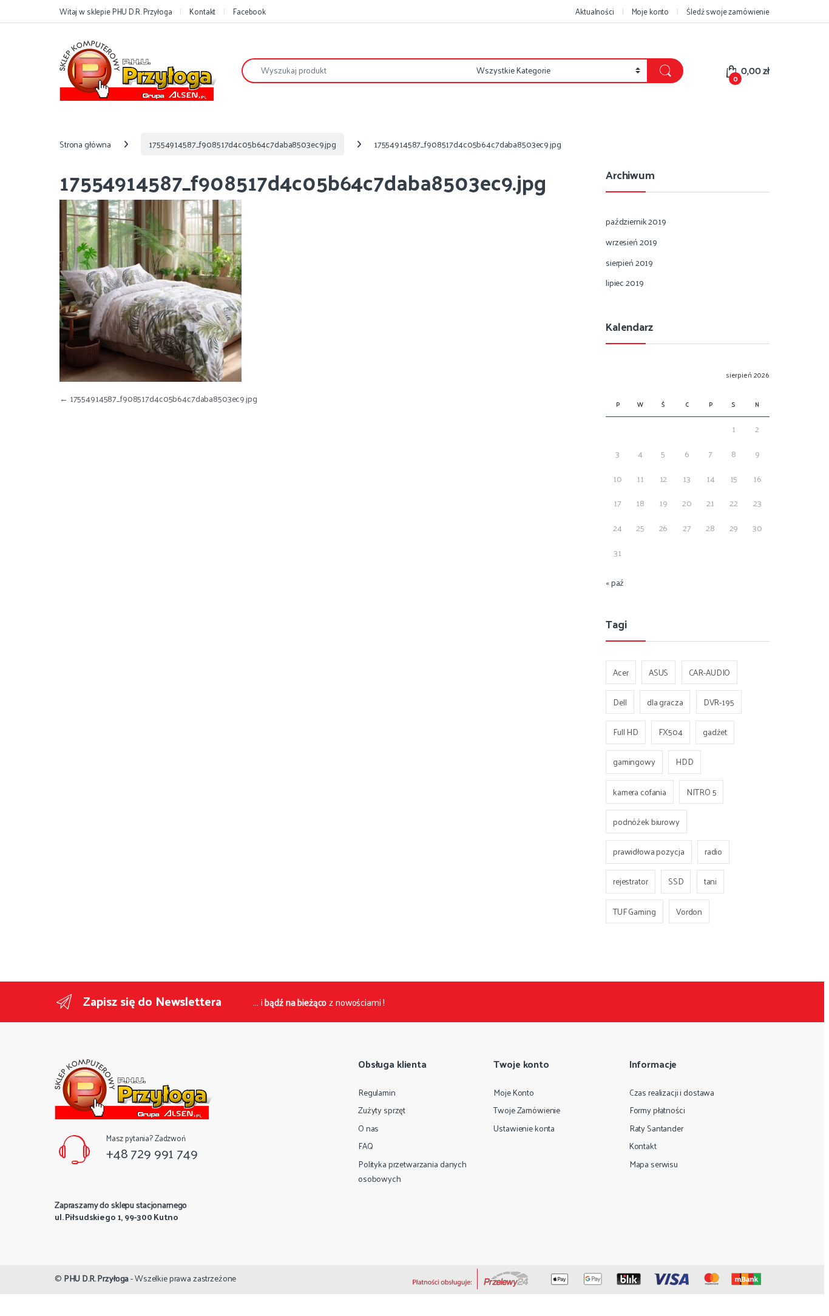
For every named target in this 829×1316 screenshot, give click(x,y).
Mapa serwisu (653, 1164)
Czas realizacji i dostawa (672, 1092)
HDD (684, 761)
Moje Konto (513, 1092)
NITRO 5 (701, 791)
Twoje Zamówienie (526, 1110)
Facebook (249, 11)
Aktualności (594, 11)
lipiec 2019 (624, 282)
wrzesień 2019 (631, 241)
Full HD (625, 731)
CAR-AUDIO (710, 672)
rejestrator (630, 881)
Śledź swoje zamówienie (728, 11)
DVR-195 (718, 702)
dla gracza (665, 702)
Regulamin (377, 1092)
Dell (619, 702)
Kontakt (202, 11)
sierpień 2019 (629, 262)
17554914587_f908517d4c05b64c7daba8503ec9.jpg (242, 144)
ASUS (658, 672)
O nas (368, 1128)
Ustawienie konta (524, 1128)
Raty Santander (656, 1128)
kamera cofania (639, 791)
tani (710, 881)
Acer (620, 672)
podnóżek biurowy (646, 821)
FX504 (670, 731)
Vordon (689, 911)
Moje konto (650, 11)
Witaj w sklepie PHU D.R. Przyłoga (115, 11)
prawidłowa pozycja (648, 851)
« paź (615, 582)
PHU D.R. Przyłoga (96, 1278)
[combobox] (356, 70)
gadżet (715, 731)
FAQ (365, 1145)
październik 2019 (636, 221)
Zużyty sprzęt (381, 1110)
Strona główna (85, 144)
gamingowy (634, 761)
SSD (676, 881)
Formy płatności (657, 1110)
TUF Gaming (634, 911)
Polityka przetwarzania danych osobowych (412, 1171)
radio (713, 851)
